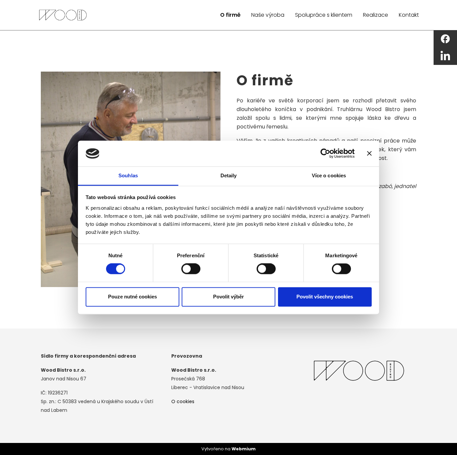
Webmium (244, 449)
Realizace (375, 15)
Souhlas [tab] (128, 175)
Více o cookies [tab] (329, 175)
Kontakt (409, 15)
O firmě (230, 15)
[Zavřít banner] (369, 153)
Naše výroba (267, 15)
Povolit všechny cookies (324, 296)
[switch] (190, 269)
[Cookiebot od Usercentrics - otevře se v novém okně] (325, 154)
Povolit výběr (228, 296)
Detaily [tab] (228, 175)
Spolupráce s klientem (323, 15)
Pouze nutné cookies (132, 296)
